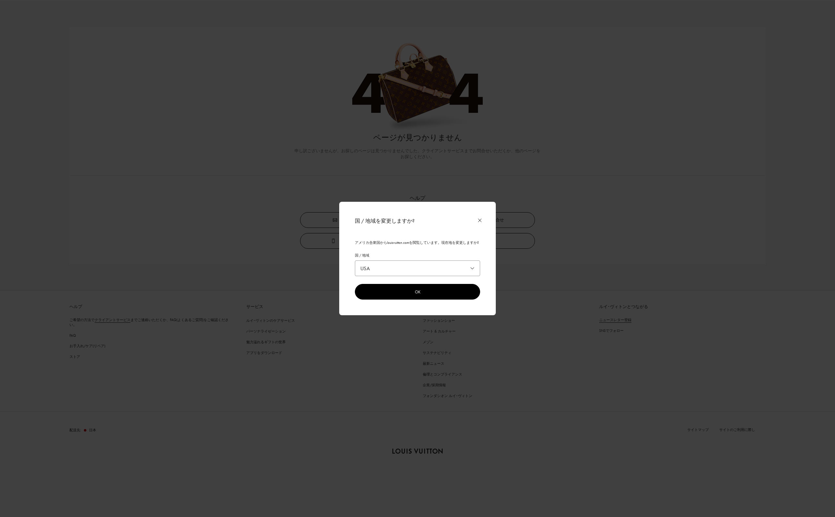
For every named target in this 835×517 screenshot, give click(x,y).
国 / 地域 (362, 255)
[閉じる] (479, 220)
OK (417, 291)
